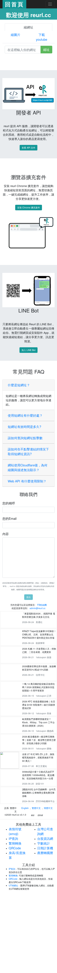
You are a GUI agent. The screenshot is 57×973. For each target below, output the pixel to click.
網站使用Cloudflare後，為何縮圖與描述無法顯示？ (27, 467)
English (25, 808)
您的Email (9, 518)
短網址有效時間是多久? (24, 426)
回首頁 (14, 4)
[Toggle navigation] (50, 4)
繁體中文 (36, 808)
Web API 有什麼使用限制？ (27, 481)
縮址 (46, 49)
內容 (5, 533)
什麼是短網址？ (19, 385)
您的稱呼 (8, 503)
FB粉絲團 (42, 604)
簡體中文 (48, 808)
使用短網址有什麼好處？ (25, 415)
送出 (28, 597)
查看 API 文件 (28, 147)
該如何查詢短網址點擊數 (25, 438)
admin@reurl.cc (37, 608)
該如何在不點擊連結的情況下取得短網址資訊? (28, 451)
